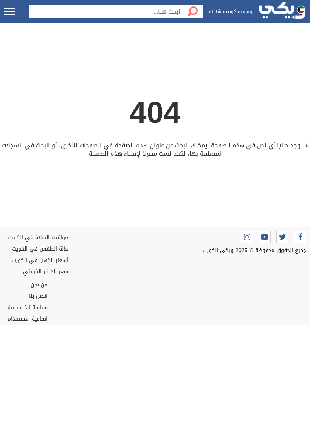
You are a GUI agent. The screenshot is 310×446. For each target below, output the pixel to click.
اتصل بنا (38, 296)
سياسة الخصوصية (28, 307)
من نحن (39, 285)
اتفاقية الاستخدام (28, 319)
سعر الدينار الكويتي (45, 271)
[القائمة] (9, 11)
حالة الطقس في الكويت (40, 249)
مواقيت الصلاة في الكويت (38, 237)
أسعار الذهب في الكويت (40, 260)
